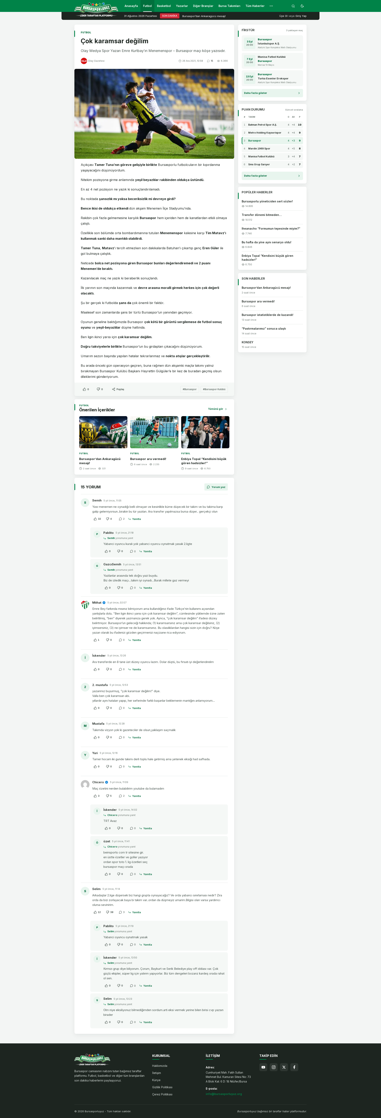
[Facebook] (294, 1067)
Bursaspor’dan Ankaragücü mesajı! (204, 16)
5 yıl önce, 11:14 (111, 888)
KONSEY (247, 342)
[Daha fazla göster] (271, 6)
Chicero (98, 782)
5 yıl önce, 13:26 (117, 655)
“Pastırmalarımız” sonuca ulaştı (264, 328)
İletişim (156, 1073)
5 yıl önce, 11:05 (112, 500)
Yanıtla (136, 519)
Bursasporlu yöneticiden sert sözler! (267, 201)
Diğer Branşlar (203, 6)
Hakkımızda (159, 1065)
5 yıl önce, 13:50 (128, 957)
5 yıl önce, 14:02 (128, 809)
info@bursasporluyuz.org (224, 1094)
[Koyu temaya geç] (302, 6)
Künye (156, 1080)
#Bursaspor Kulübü (214, 389)
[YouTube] (263, 1067)
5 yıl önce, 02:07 (117, 602)
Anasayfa (131, 6)
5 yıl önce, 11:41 (121, 841)
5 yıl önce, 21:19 (125, 926)
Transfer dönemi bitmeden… (262, 214)
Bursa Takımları (229, 6)
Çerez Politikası (162, 1094)
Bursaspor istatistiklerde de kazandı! (267, 315)
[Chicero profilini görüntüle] (85, 784)
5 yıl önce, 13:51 (132, 564)
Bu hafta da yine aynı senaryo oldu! (266, 242)
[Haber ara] (293, 6)
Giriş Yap (301, 15)
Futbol (147, 6)
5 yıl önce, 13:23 (123, 998)
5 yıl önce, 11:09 (119, 782)
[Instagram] (274, 1067)
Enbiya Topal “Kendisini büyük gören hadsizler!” (203, 461)
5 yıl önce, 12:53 (119, 684)
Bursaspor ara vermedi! (148, 459)
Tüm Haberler (255, 6)
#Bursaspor (190, 389)
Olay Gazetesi (96, 60)
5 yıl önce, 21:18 (125, 532)
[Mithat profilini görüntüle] (85, 604)
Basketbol (164, 6)
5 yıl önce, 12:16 (109, 752)
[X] (284, 1067)
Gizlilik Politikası (162, 1087)
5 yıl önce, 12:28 (115, 723)
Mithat (96, 602)
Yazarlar (182, 6)
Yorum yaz (218, 487)
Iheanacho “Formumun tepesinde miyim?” (271, 228)
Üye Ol (283, 15)
